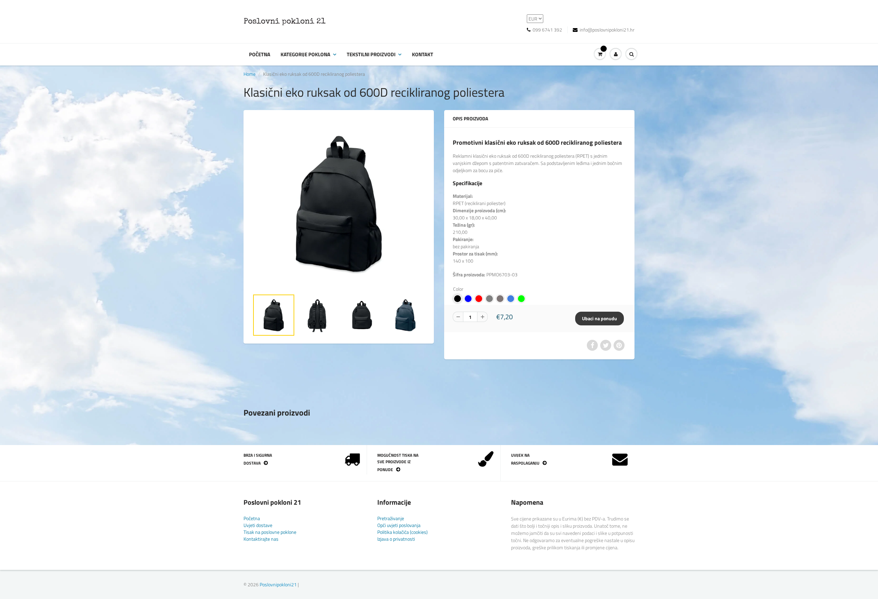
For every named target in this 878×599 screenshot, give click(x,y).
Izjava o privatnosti (396, 538)
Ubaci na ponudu (599, 318)
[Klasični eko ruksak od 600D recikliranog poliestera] (338, 203)
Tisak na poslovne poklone (270, 532)
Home (250, 73)
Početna (259, 54)
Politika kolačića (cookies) (402, 532)
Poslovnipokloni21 (278, 584)
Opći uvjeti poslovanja (398, 525)
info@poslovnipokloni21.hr (607, 29)
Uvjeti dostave (258, 525)
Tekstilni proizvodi (371, 54)
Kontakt (422, 54)
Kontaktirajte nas (261, 538)
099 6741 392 (547, 29)
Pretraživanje (390, 518)
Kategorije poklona (305, 54)
